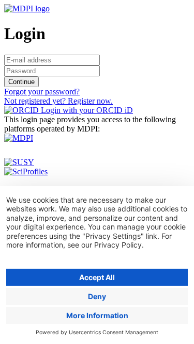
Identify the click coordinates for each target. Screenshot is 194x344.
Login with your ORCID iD (86, 110)
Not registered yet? (58, 100)
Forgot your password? (42, 91)
